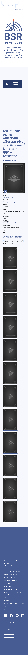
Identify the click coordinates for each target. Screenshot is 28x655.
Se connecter (19, 10)
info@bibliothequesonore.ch (12, 571)
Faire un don (8, 636)
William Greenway (8, 197)
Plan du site (8, 629)
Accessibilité (8, 622)
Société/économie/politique (11, 202)
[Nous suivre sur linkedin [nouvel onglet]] (22, 615)
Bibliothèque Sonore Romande (12, 223)
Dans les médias (9, 583)
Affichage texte (8, 244)
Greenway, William (10, 160)
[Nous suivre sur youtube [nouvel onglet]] (17, 615)
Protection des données (11, 589)
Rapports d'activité (9, 577)
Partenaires (7, 586)
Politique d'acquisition (10, 580)
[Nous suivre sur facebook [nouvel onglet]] (11, 615)
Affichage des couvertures (14, 241)
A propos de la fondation (11, 574)
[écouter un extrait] (5, 191)
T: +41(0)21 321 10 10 (10, 569)
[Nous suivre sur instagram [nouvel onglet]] (5, 615)
